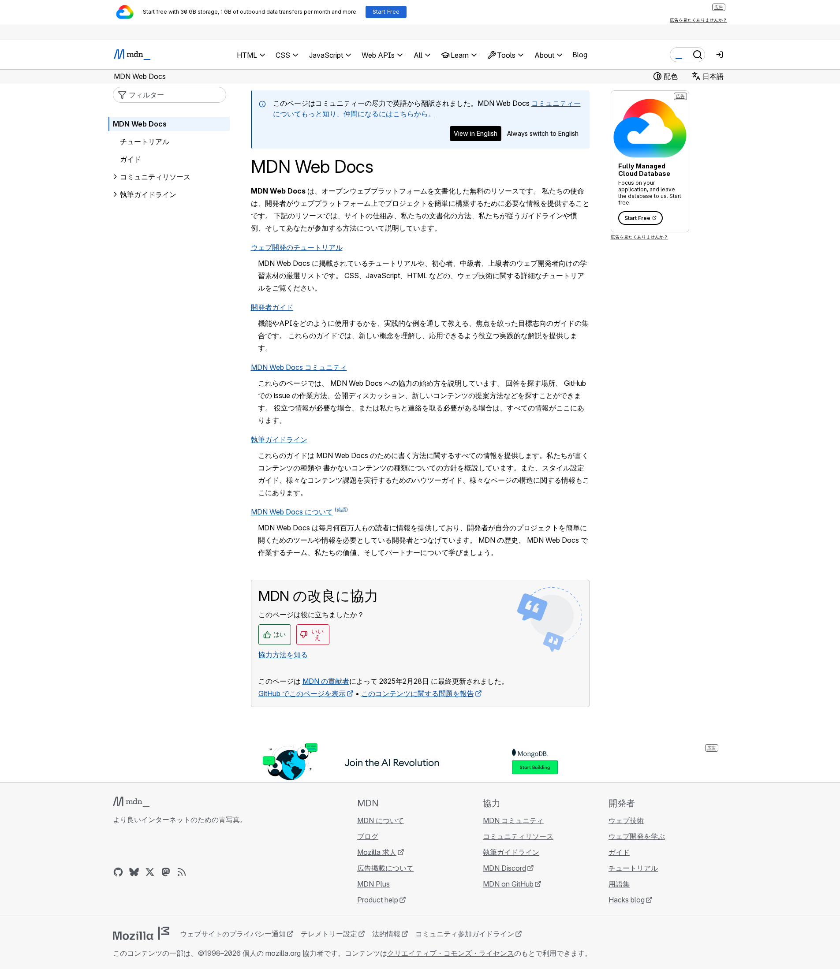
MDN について (380, 820)
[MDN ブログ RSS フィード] (181, 872)
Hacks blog (627, 899)
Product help (377, 899)
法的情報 (386, 933)
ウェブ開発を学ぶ (637, 836)
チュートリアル (144, 141)
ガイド (130, 159)
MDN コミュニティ (513, 820)
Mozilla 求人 (376, 852)
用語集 (619, 884)
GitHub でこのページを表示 (302, 693)
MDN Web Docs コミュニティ (299, 367)
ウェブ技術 (626, 820)
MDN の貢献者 (325, 681)
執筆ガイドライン (279, 439)
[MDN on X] (150, 872)
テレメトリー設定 (329, 933)
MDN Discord (504, 868)
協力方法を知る (283, 654)
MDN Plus (373, 884)
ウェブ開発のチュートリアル (297, 247)
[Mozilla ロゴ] (141, 933)
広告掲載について (385, 868)
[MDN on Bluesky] (134, 872)
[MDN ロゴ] (131, 802)
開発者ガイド (272, 307)
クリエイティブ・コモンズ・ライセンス (450, 953)
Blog (579, 54)
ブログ (367, 836)
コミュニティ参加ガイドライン (464, 933)
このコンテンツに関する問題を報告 (417, 693)
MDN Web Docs (140, 123)
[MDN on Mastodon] (166, 872)
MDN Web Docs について (292, 511)
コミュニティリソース (155, 176)
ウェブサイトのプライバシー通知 (233, 933)
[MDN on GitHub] (118, 872)
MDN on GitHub (508, 884)
